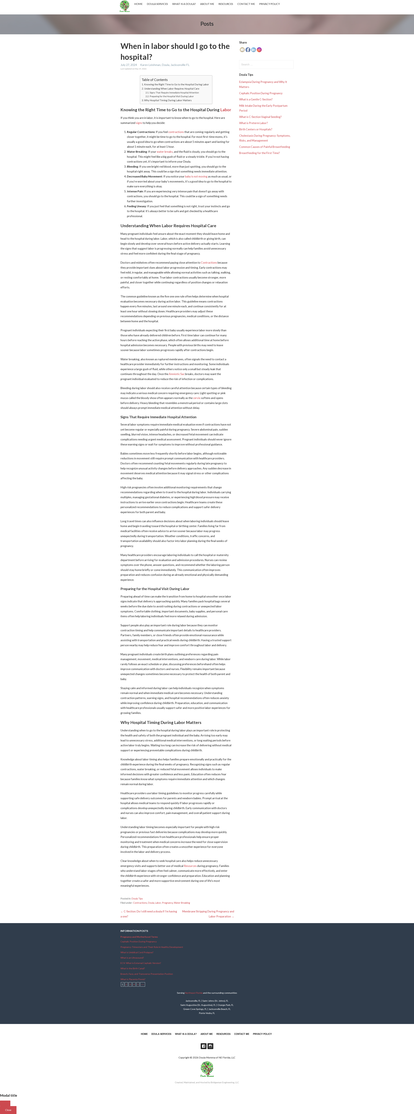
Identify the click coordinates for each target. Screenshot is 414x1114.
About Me (207, 3)
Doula (151, 902)
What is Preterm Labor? (253, 123)
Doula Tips (137, 898)
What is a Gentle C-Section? (255, 99)
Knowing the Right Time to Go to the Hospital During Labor (176, 84)
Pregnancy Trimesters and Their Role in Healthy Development (151, 947)
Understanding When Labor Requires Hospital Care (171, 88)
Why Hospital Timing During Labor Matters (168, 100)
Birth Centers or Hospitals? (255, 129)
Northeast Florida (194, 992)
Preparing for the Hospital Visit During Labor (172, 96)
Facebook (204, 1046)
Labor (225, 109)
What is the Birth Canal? (132, 968)
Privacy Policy (269, 3)
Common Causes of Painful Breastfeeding (264, 146)
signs (139, 123)
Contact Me (246, 3)
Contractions (209, 262)
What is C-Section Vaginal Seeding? (260, 117)
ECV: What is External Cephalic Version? (140, 963)
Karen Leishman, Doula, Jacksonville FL (165, 65)
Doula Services (157, 3)
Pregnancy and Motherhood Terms (139, 936)
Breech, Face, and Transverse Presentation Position (146, 973)
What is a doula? (184, 3)
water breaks (165, 151)
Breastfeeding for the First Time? (259, 153)
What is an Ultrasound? (132, 957)
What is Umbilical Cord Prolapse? (136, 952)
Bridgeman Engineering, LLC (225, 1082)
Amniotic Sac (177, 374)
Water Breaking (182, 902)
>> (142, 984)
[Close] (5, 1103)
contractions (176, 132)
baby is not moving (196, 176)
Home (138, 3)
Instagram (210, 1046)
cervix (197, 398)
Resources (225, 3)
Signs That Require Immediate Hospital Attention (174, 92)
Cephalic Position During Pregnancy (261, 93)
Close (8, 1109)
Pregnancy (167, 902)
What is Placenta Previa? (132, 979)
